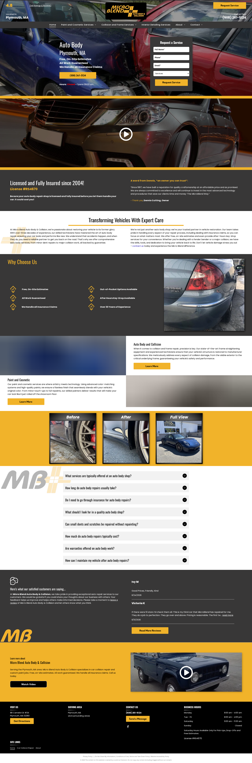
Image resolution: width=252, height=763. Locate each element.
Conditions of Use (122, 756)
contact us (138, 246)
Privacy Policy (87, 756)
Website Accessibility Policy (160, 756)
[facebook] (128, 727)
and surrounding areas (79, 715)
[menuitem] (53, 25)
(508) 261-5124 (234, 17)
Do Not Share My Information (105, 756)
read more (227, 615)
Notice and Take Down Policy (139, 756)
